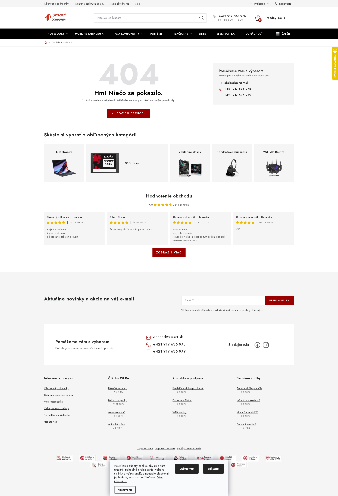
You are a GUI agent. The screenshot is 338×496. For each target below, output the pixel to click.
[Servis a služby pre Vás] (99, 465)
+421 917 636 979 (237, 95)
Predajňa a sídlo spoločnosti (188, 388)
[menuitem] (57, 34)
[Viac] (283, 34)
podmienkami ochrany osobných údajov (238, 310)
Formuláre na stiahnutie (57, 415)
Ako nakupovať (116, 412)
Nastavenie (125, 490)
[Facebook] (257, 345)
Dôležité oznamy (117, 388)
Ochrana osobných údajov (89, 3)
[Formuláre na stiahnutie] (134, 458)
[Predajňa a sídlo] (273, 458)
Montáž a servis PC (247, 412)
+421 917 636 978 (232, 16)
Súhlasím (213, 469)
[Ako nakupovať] (157, 458)
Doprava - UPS (145, 448)
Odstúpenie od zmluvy (56, 408)
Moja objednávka (120, 3)
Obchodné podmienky (56, 3)
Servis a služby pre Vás (249, 388)
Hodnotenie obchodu (169, 196)
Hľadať (201, 18)
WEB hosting (180, 412)
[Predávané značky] (239, 465)
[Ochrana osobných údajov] (111, 458)
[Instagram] (266, 345)
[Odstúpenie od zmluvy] (87, 458)
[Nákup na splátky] (180, 458)
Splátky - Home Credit (189, 448)
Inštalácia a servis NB (248, 400)
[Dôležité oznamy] (227, 458)
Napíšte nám (51, 421)
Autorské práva (116, 424)
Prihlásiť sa (279, 300)
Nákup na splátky (117, 400)
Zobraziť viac (169, 252)
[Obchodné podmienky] (64, 458)
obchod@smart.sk (236, 83)
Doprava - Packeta (165, 448)
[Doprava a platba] (204, 458)
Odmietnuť (187, 469)
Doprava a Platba (182, 400)
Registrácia (285, 3)
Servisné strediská (246, 424)
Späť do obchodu (131, 113)
